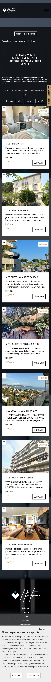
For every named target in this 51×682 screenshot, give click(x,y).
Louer (25, 616)
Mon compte (25, 625)
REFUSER (16, 675)
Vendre (25, 612)
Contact (25, 621)
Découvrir (39, 163)
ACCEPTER (34, 675)
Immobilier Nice (37, 90)
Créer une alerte (49, 97)
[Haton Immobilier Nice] (9, 10)
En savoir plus (31, 666)
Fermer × (43, 629)
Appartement (24, 41)
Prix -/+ (29, 101)
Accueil (5, 41)
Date (19, 101)
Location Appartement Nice (15, 90)
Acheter (25, 608)
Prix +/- (40, 101)
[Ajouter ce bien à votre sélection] (4, 108)
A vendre (13, 41)
